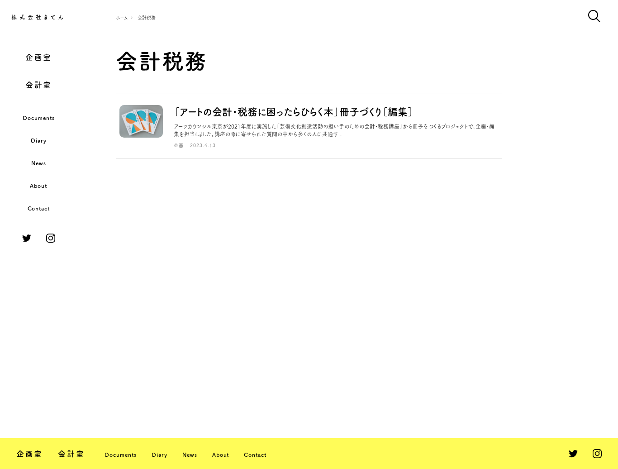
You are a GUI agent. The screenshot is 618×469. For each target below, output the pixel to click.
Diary (39, 140)
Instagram (50, 238)
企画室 (38, 57)
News (38, 163)
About (38, 185)
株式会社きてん (38, 17)
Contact (39, 208)
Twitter (26, 238)
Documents (39, 117)
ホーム (122, 17)
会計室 (38, 85)
